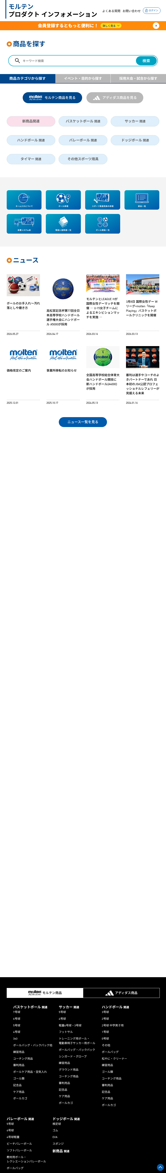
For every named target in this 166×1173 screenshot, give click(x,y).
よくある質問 (111, 11)
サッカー (135, 121)
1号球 (105, 1032)
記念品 (17, 1085)
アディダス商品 (126, 993)
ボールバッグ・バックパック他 (32, 1045)
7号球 (16, 1012)
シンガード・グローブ (73, 1056)
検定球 (57, 1124)
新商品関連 (31, 121)
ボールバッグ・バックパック (77, 1050)
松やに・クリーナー (114, 1059)
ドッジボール (135, 140)
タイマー (31, 159)
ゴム (55, 1130)
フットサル (66, 1032)
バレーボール (83, 140)
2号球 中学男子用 (113, 1025)
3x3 (15, 1038)
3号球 (105, 1012)
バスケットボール (83, 121)
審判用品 (18, 1065)
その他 (106, 1045)
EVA (55, 1137)
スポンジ (58, 1144)
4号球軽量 (13, 1137)
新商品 (61, 1151)
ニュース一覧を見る (82, 422)
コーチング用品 (23, 1059)
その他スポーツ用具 (83, 159)
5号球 (16, 1025)
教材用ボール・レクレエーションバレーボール (26, 1159)
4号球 (16, 1032)
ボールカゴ (20, 1098)
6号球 (16, 1019)
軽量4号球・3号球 (70, 1025)
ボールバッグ (110, 1052)
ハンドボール (31, 140)
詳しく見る (109, 26)
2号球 (105, 1019)
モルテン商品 (52, 993)
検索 (146, 60)
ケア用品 (18, 1092)
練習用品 (18, 1052)
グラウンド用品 (68, 1070)
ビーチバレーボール (19, 1144)
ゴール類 (18, 1078)
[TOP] (160, 1167)
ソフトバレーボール (19, 1150)
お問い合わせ (132, 11)
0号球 (105, 1038)
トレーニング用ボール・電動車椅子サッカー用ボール (77, 1041)
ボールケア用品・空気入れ (30, 1072)
